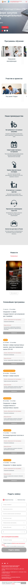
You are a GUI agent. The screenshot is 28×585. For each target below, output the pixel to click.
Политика (5, 546)
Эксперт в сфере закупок (11, 376)
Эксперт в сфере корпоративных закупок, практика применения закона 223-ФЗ (13, 347)
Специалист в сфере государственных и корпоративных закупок (10, 406)
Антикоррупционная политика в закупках (13, 436)
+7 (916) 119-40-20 (6, 573)
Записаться (14, 332)
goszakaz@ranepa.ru (6, 575)
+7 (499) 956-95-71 (14, 572)
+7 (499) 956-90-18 (6, 572)
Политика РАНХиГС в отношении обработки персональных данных (11, 578)
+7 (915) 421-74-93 (22, 572)
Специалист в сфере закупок (12, 465)
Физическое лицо (21, 499)
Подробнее (5, 27)
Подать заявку (14, 550)
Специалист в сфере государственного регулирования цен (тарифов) (14, 314)
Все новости (14, 293)
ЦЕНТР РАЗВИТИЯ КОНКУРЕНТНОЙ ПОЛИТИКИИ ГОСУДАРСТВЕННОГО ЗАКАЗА (16, 1)
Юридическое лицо (9, 499)
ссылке (13, 583)
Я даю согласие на (13, 544)
